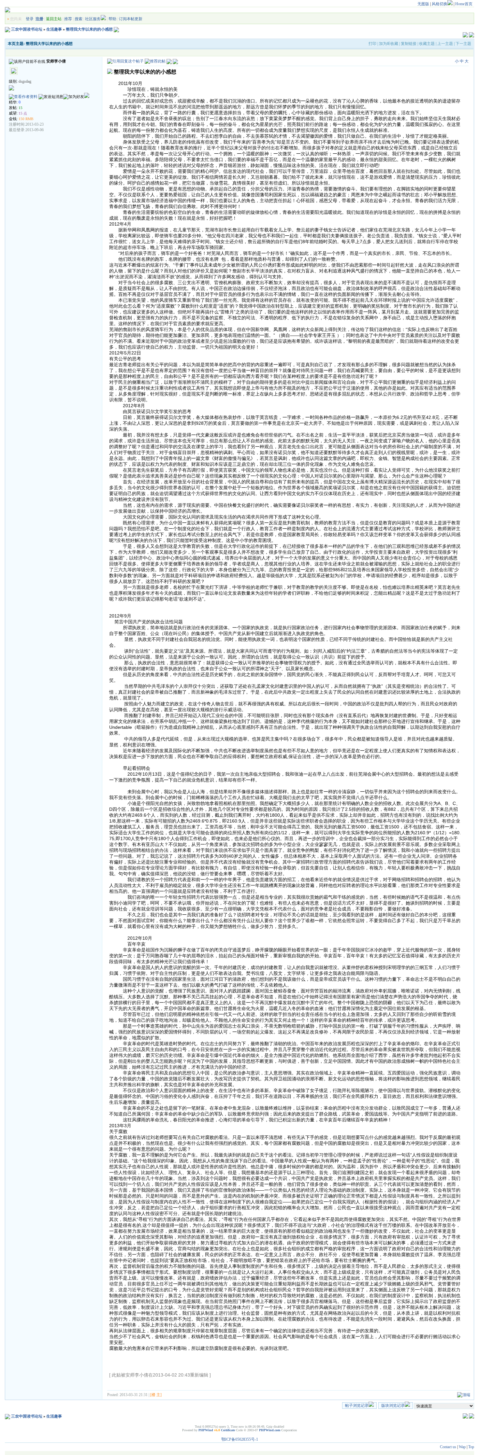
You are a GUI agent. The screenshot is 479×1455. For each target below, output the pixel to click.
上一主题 (445, 43)
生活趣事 (54, 29)
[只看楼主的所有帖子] (175, 61)
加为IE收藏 (388, 43)
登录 (30, 19)
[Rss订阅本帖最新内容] (116, 29)
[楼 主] (156, 1395)
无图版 (423, 4)
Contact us (448, 1447)
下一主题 (463, 43)
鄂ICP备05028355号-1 (239, 1439)
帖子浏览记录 (357, 1405)
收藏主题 (427, 43)
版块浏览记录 (393, 1405)
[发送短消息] (50, 97)
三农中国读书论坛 (26, 29)
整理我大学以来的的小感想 (89, 29)
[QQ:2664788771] (86, 96)
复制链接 (408, 43)
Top (471, 1447)
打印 (372, 43)
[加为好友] (73, 97)
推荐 (68, 19)
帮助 (112, 19)
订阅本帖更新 (130, 19)
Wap (462, 1447)
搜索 (78, 19)
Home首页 (463, 4)
